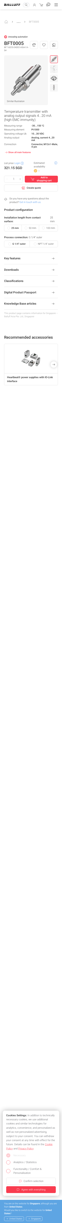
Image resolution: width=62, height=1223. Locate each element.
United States (15, 1218)
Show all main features (19, 152)
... (19, 20)
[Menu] (56, 4)
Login (17, 163)
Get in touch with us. (30, 202)
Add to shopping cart (44, 179)
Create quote (34, 187)
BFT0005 (34, 21)
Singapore (36, 1218)
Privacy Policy (25, 1148)
